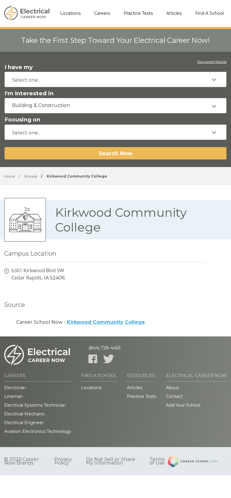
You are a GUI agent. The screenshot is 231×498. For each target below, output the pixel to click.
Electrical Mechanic (24, 414)
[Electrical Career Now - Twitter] (108, 359)
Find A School (209, 13)
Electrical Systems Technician (35, 405)
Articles (174, 13)
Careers (102, 13)
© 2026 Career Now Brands (21, 461)
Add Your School (183, 405)
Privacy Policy (63, 461)
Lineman (13, 396)
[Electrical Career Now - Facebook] (92, 359)
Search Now (115, 153)
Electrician (15, 387)
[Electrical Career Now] (26, 13)
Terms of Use (157, 461)
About (172, 387)
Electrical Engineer (24, 422)
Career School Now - (80, 322)
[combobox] (115, 79)
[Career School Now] (197, 461)
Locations (70, 13)
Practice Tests (138, 13)
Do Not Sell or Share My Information (110, 461)
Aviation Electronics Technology (37, 431)
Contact (174, 396)
